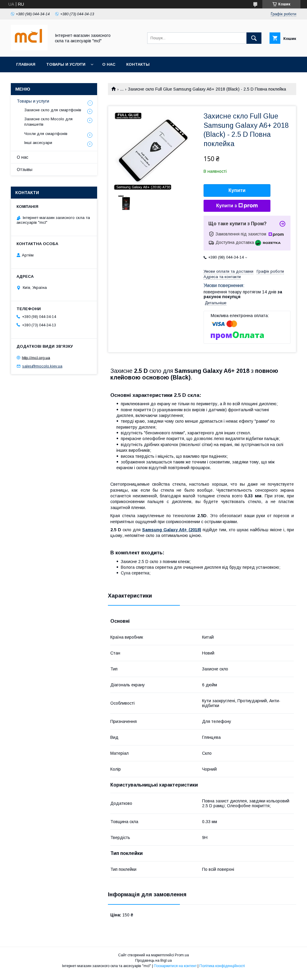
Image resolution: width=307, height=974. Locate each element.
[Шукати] (253, 38)
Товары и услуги (65, 64)
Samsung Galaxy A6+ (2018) (171, 529)
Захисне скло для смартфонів (52, 110)
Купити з (226, 205)
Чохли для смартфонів (45, 133)
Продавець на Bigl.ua (153, 960)
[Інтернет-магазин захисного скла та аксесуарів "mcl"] (29, 48)
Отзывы (24, 169)
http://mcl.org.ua (36, 357)
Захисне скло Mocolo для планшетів (48, 122)
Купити (237, 190)
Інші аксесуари (38, 142)
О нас (108, 64)
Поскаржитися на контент (175, 966)
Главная (25, 64)
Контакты (138, 64)
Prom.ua (182, 955)
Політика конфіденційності (222, 966)
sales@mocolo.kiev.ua (42, 366)
